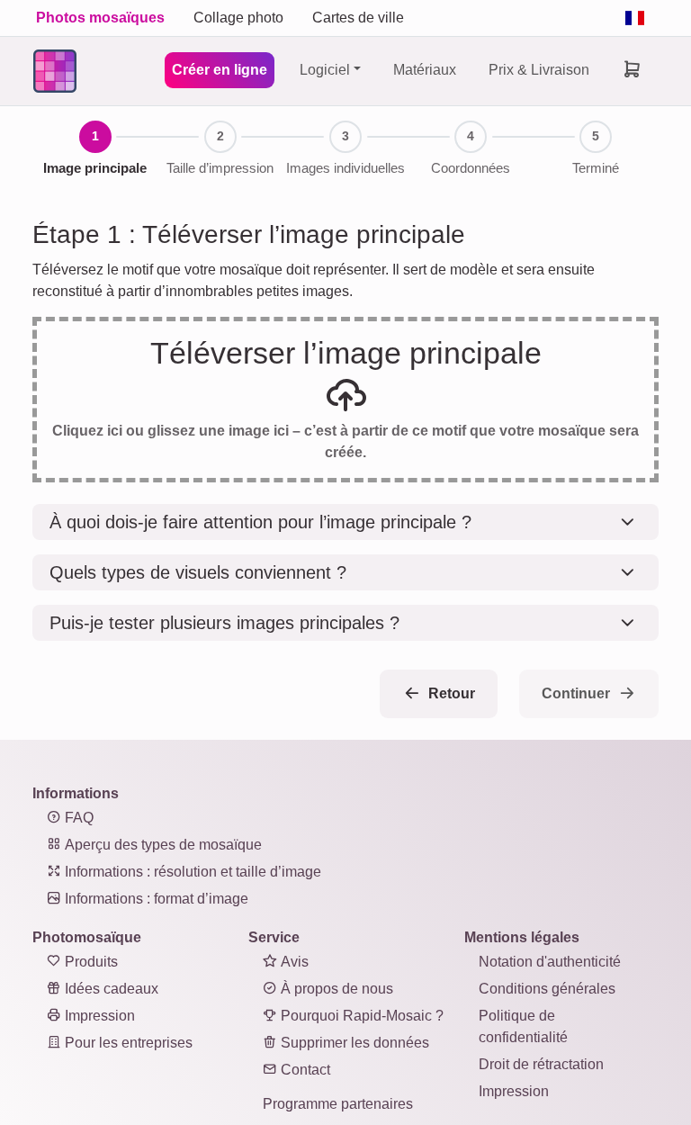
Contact (303, 1069)
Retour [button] (450, 693)
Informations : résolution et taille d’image (191, 871)
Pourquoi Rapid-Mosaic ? (360, 1015)
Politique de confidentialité (523, 1026)
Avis (293, 961)
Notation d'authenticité (550, 961)
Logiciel (325, 69)
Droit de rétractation (541, 1064)
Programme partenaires (338, 1104)
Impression (98, 1015)
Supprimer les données (353, 1042)
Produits (89, 961)
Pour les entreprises (127, 1042)
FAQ (77, 817)
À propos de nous (335, 988)
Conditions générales (547, 988)
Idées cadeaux (109, 988)
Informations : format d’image (154, 898)
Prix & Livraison (539, 69)
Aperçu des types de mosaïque (161, 844)
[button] (345, 522)
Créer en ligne (219, 69)
